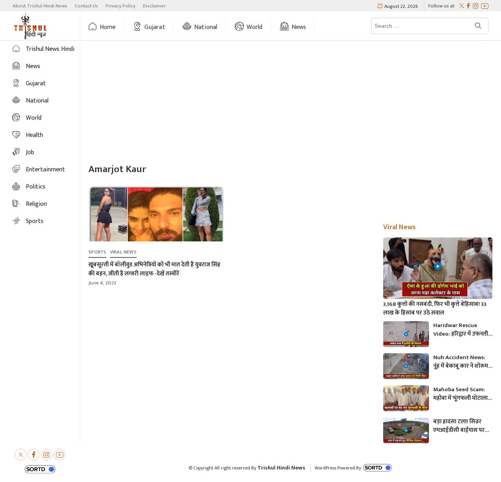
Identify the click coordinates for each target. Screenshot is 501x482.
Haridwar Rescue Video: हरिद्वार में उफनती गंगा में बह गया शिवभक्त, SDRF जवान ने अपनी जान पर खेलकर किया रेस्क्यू (460, 329)
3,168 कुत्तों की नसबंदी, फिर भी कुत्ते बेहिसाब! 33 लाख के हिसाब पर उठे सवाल (435, 308)
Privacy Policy (120, 6)
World (255, 27)
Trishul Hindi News (281, 467)
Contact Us (86, 6)
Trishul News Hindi (50, 49)
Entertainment (45, 169)
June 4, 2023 (102, 283)
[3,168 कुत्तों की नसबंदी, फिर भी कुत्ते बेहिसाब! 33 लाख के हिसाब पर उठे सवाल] (438, 268)
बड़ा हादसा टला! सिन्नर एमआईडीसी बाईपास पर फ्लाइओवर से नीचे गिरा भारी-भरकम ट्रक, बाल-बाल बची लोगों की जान (462, 426)
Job (30, 152)
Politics (35, 187)
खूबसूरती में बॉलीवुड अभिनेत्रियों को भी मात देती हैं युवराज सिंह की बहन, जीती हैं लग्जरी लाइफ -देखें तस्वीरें (154, 269)
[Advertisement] (290, 103)
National (206, 27)
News (299, 27)
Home (108, 27)
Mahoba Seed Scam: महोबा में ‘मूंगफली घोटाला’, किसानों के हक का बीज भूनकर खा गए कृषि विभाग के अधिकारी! (461, 394)
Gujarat (154, 27)
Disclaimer (154, 6)
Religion (36, 204)
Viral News (123, 252)
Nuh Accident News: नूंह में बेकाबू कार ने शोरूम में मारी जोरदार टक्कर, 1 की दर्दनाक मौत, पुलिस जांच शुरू (462, 361)
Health (34, 135)
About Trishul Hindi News (40, 6)
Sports (34, 221)
